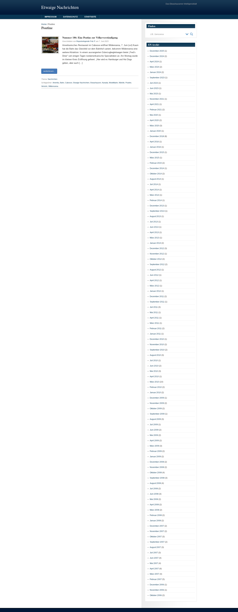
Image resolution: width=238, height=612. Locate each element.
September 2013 (157, 211)
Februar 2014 (156, 200)
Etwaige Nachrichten (81, 83)
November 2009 (157, 403)
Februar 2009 (156, 451)
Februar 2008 (156, 515)
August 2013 (155, 216)
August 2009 (155, 419)
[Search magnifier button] (191, 34)
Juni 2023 (154, 88)
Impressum (51, 17)
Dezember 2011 (157, 296)
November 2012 (157, 254)
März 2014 (154, 195)
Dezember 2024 (157, 56)
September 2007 (157, 542)
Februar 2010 (156, 387)
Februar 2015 (156, 163)
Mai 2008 (154, 499)
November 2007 (157, 531)
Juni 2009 (154, 430)
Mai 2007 (154, 563)
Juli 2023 (154, 83)
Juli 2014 (154, 184)
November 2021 (157, 99)
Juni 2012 (154, 275)
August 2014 (155, 179)
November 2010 (157, 344)
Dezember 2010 (157, 339)
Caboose (68, 83)
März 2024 (154, 67)
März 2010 (154, 382)
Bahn (62, 83)
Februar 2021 (156, 110)
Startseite (90, 17)
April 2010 (154, 376)
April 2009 (154, 440)
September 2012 (157, 264)
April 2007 (154, 569)
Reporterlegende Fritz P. (86, 41)
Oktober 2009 (156, 408)
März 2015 (154, 158)
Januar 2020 (155, 131)
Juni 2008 (154, 494)
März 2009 (154, 446)
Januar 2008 (155, 520)
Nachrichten (52, 79)
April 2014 (154, 190)
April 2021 (154, 104)
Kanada (105, 83)
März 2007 (154, 574)
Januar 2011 (155, 334)
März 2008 (154, 510)
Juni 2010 (154, 366)
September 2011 (157, 302)
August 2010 (155, 355)
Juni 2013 (154, 227)
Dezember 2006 (157, 585)
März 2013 (154, 238)
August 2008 (155, 483)
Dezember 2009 (157, 398)
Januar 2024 (155, 72)
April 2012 (154, 280)
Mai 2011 (154, 312)
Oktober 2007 (156, 537)
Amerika (56, 83)
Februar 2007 (156, 579)
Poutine (128, 83)
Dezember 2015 (157, 152)
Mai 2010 (154, 371)
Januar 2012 (155, 291)
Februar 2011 (156, 328)
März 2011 (154, 323)
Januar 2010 (155, 392)
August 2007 (155, 547)
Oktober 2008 (156, 472)
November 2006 (157, 590)
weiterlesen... (49, 71)
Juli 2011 (154, 307)
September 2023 (157, 77)
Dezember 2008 (157, 462)
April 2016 (154, 142)
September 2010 (157, 350)
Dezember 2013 (157, 206)
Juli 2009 (154, 424)
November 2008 (157, 467)
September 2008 (157, 478)
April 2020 (154, 120)
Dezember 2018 (157, 136)
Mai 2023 (154, 94)
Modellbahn (113, 83)
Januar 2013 (155, 243)
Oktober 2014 (156, 174)
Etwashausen (95, 83)
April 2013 (154, 232)
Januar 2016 (155, 147)
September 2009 (157, 414)
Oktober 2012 (156, 259)
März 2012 (154, 286)
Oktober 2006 (156, 595)
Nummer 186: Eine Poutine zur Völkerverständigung (90, 37)
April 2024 (154, 61)
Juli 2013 (154, 222)
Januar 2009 (155, 456)
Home (44, 24)
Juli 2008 (154, 488)
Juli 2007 (154, 553)
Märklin (122, 83)
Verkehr (44, 86)
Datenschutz (70, 17)
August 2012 (155, 270)
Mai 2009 (154, 435)
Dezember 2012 (157, 248)
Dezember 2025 (157, 51)
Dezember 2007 (157, 526)
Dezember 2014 (157, 168)
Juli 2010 (154, 360)
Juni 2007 (154, 558)
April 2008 (154, 504)
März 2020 (154, 126)
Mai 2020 (154, 115)
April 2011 (154, 318)
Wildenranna (53, 86)
